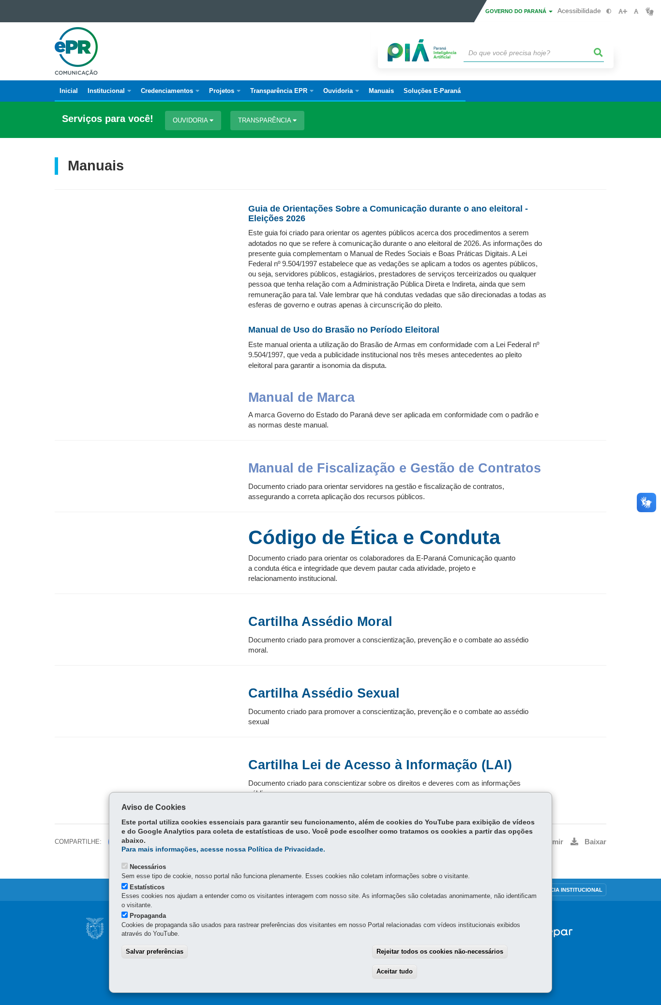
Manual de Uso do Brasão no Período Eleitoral (343, 330)
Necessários (148, 866)
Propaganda (148, 915)
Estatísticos (147, 887)
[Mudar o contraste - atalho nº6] (609, 11)
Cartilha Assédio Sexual (324, 693)
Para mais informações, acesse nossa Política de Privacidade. (223, 849)
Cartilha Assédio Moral (320, 621)
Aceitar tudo (394, 971)
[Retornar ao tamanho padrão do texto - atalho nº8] (636, 11)
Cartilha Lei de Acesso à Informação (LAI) (380, 765)
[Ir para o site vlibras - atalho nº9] (649, 11)
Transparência (265, 120)
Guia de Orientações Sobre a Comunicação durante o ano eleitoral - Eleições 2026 (388, 213)
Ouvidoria (191, 120)
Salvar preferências (154, 951)
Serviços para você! (107, 119)
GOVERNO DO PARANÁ (516, 11)
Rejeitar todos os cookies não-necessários (439, 951)
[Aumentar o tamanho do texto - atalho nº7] (622, 11)
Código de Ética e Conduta (374, 537)
